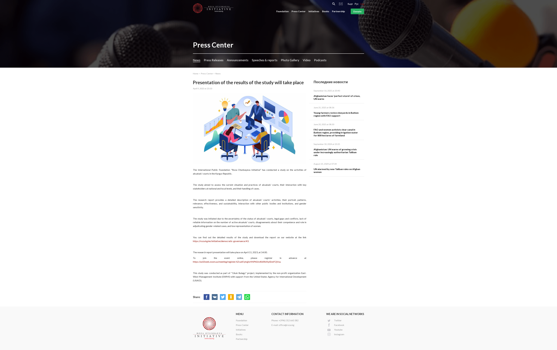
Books (325, 11)
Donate (357, 11)
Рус (357, 3)
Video (307, 60)
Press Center (299, 11)
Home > (196, 73)
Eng (362, 3)
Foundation (282, 11)
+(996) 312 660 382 (289, 320)
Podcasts (320, 60)
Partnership (338, 11)
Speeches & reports (264, 60)
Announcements (237, 60)
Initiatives (314, 11)
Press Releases (213, 60)
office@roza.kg (286, 325)
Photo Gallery (290, 60)
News (196, 60)
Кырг (350, 3)
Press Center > (208, 73)
